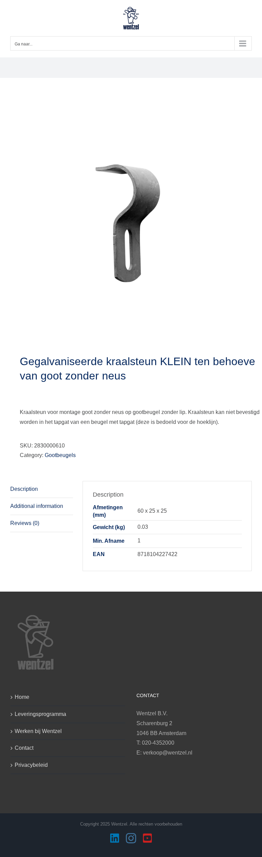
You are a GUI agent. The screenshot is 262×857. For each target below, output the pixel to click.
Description (24, 489)
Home (22, 697)
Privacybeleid (31, 765)
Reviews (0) (24, 523)
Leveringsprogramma (40, 714)
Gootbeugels (60, 455)
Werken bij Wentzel (38, 731)
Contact (24, 748)
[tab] (41, 489)
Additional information (36, 506)
